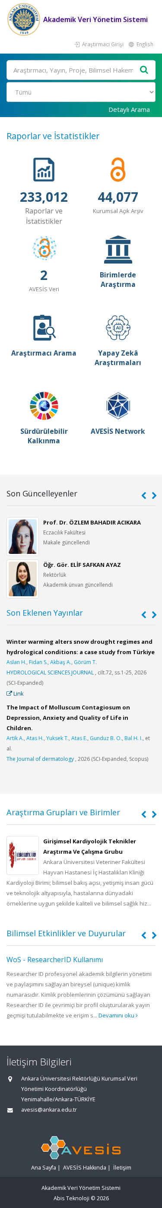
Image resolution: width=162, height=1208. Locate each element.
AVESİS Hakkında (84, 1167)
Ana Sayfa (43, 1167)
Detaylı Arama (129, 109)
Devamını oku (117, 1015)
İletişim (122, 1167)
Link (18, 693)
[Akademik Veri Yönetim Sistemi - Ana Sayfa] (24, 19)
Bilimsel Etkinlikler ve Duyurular (66, 933)
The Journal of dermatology (40, 759)
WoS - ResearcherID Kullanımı (54, 959)
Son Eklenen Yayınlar (44, 612)
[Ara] (144, 70)
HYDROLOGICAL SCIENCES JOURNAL (50, 672)
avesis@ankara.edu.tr (49, 1109)
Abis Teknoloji (71, 1198)
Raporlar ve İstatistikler (52, 136)
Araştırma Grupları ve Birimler (63, 812)
